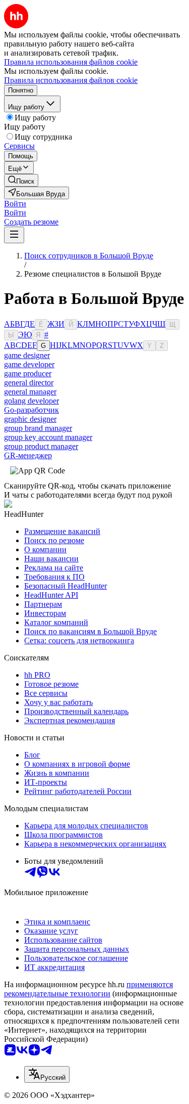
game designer (27, 355)
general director (28, 382)
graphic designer (30, 419)
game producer (27, 373)
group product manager (41, 446)
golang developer (31, 400)
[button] (15, 203)
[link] (21, 180)
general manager (30, 391)
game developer (29, 364)
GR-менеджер (28, 455)
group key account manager (48, 437)
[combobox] (47, 1074)
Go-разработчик (31, 410)
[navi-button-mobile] (14, 235)
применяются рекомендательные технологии (88, 989)
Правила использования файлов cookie (71, 80)
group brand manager (38, 428)
